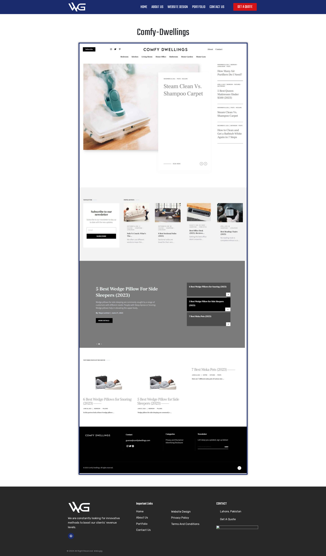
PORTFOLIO (198, 7)
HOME (143, 7)
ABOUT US (157, 7)
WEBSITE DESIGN (178, 7)
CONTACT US (217, 7)
